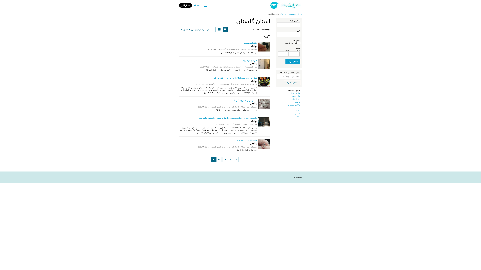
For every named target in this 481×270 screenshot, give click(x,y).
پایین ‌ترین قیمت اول (190, 29)
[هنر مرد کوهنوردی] (264, 64)
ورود (205, 5)
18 (219, 159)
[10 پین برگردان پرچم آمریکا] (264, 104)
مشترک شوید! (292, 82)
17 (225, 159)
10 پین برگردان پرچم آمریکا (245, 100)
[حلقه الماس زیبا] (264, 47)
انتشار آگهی (185, 5)
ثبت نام (197, 5)
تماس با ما (298, 177)
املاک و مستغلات (294, 105)
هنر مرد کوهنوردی (249, 60)
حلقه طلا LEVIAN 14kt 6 (246, 140)
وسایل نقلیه (296, 99)
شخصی (297, 113)
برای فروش (296, 96)
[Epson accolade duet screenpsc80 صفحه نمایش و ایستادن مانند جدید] (264, 121)
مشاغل (297, 116)
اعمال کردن (293, 61)
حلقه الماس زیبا (250, 43)
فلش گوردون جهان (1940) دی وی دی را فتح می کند (235, 78)
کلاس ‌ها (297, 102)
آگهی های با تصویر (290, 43)
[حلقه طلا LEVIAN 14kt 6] (264, 144)
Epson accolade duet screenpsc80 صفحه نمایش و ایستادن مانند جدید (228, 118)
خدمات (297, 108)
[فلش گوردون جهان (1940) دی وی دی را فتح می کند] (264, 81)
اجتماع (298, 111)
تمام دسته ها (295, 93)
